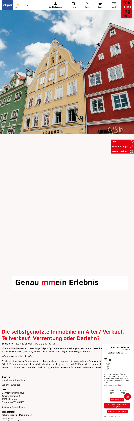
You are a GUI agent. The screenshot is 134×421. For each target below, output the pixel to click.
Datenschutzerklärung (112, 416)
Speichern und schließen (117, 411)
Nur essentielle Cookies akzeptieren (117, 405)
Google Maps (18, 407)
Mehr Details (18, 27)
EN (32, 5)
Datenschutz (117, 385)
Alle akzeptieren (117, 400)
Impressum (108, 385)
